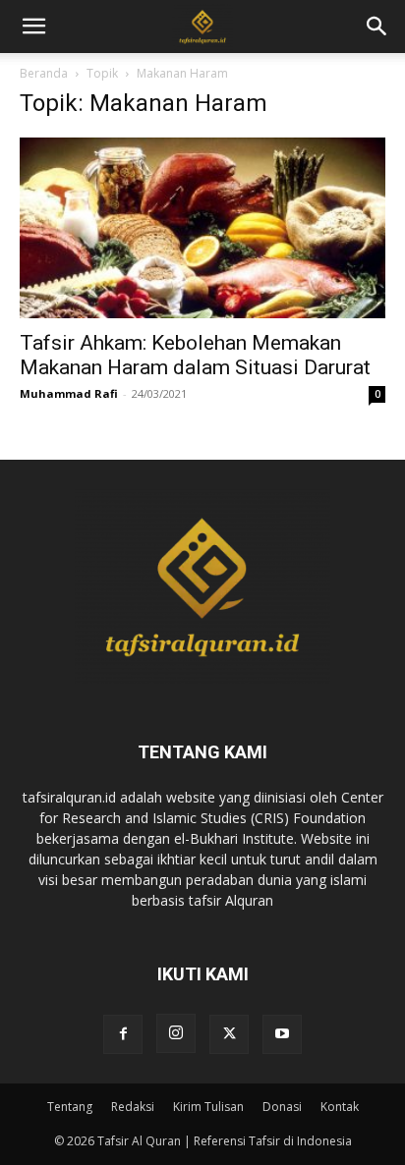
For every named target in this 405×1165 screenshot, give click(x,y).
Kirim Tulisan (208, 1106)
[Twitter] (229, 1034)
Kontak (339, 1106)
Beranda (44, 73)
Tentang (69, 1106)
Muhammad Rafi (69, 393)
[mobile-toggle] (33, 26)
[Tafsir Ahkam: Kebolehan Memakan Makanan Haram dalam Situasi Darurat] (202, 228)
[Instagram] (176, 1033)
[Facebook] (123, 1034)
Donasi (282, 1106)
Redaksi (132, 1106)
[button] (377, 26)
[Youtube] (282, 1034)
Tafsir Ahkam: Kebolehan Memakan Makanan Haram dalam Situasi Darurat (195, 355)
